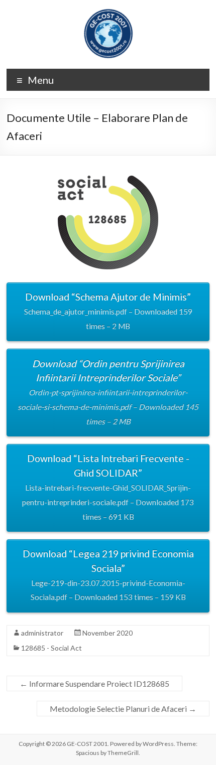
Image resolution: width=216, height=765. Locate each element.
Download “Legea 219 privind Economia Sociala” (108, 574)
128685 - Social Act (51, 648)
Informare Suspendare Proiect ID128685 (94, 683)
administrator (42, 633)
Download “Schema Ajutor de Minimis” (108, 311)
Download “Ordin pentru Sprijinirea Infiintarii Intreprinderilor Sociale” (108, 392)
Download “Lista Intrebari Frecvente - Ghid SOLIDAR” (108, 486)
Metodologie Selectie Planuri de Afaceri (123, 708)
